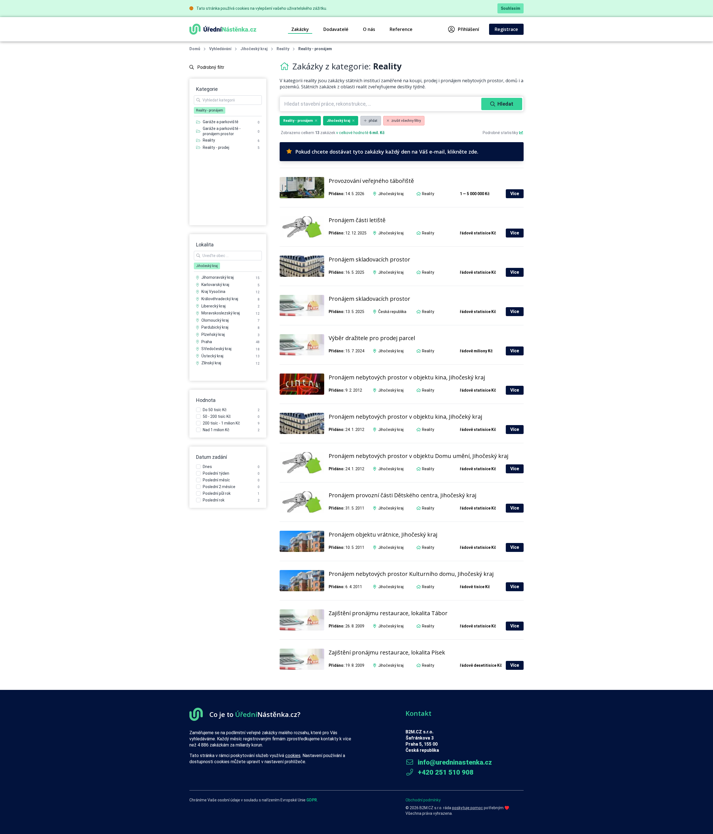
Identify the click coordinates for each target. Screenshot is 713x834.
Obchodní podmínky (423, 800)
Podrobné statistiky (501, 132)
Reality (283, 49)
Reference (401, 29)
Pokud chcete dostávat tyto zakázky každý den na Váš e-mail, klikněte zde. (386, 151)
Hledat (505, 104)
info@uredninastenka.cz (454, 762)
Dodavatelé (335, 29)
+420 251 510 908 (444, 772)
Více (514, 193)
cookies (293, 755)
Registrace (506, 29)
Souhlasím (510, 8)
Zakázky (300, 29)
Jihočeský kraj (254, 49)
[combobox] (381, 104)
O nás (369, 29)
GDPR (311, 800)
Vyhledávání (220, 49)
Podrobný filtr (210, 67)
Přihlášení (468, 29)
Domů (194, 49)
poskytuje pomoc (467, 808)
